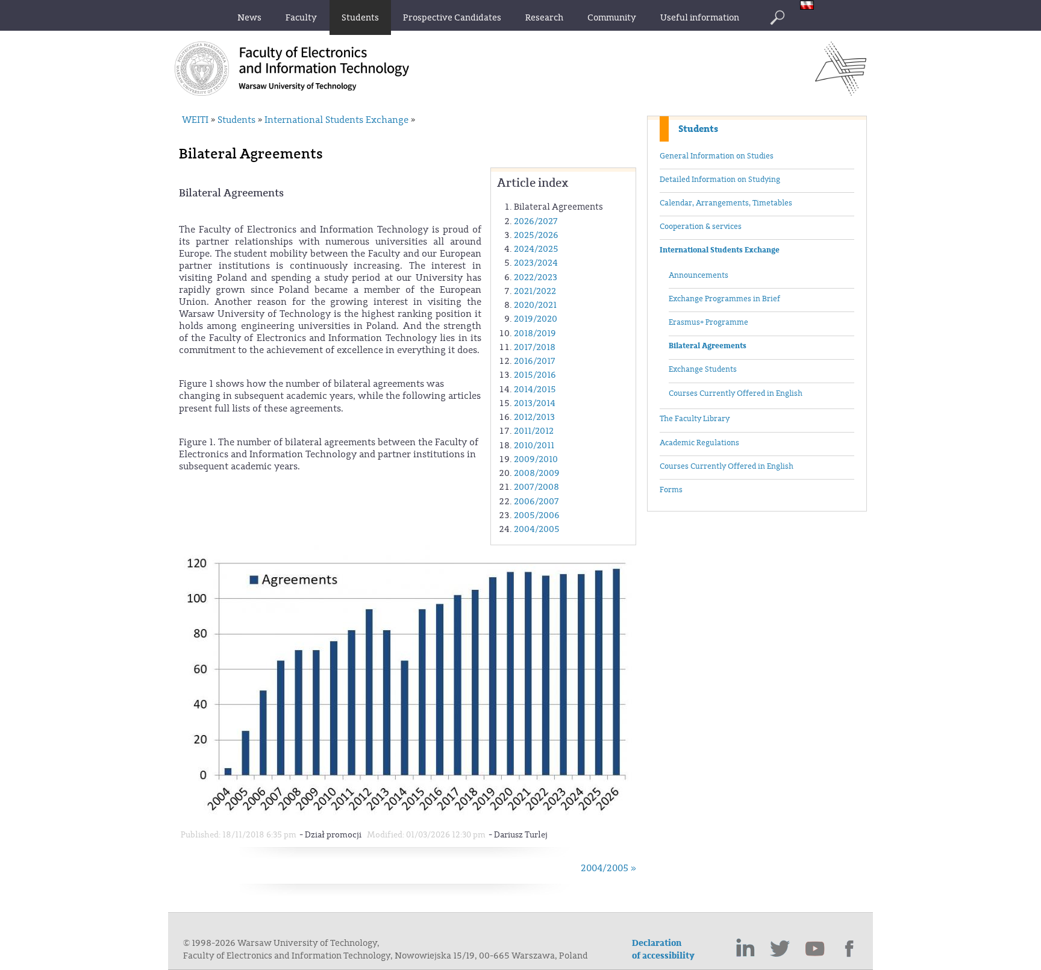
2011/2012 (534, 431)
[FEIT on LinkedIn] (745, 949)
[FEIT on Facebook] (850, 949)
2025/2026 (536, 235)
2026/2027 (536, 221)
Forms (671, 490)
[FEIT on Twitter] (780, 949)
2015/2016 (535, 375)
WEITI (195, 120)
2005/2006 (537, 515)
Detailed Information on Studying (720, 179)
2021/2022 (535, 291)
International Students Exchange (720, 250)
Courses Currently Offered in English (735, 393)
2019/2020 (535, 319)
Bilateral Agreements (707, 345)
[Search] (777, 17)
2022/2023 (535, 277)
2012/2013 (534, 417)
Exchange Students (703, 369)
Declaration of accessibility (663, 949)
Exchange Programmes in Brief (724, 299)
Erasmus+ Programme (708, 322)
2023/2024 (536, 263)
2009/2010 (536, 459)
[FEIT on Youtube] (815, 949)
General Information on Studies (717, 156)
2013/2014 (534, 403)
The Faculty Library (695, 419)
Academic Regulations (699, 443)
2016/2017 (534, 361)
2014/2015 (535, 389)
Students (698, 129)
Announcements (698, 275)
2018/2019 (535, 333)
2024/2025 (536, 249)
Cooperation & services (701, 226)
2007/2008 (536, 487)
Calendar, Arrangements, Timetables (726, 203)
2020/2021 (535, 305)
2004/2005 (537, 529)
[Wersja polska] (810, 6)
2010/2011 (534, 445)
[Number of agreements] (409, 818)
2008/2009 (537, 473)
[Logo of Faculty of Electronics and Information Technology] (840, 92)
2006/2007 (536, 501)
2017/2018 (534, 347)
